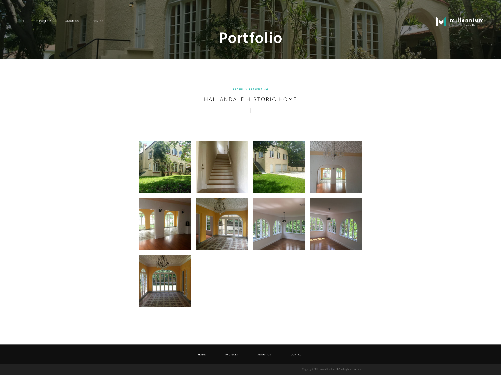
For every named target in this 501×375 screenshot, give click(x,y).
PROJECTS (45, 21)
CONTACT (99, 21)
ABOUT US (72, 21)
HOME (21, 21)
